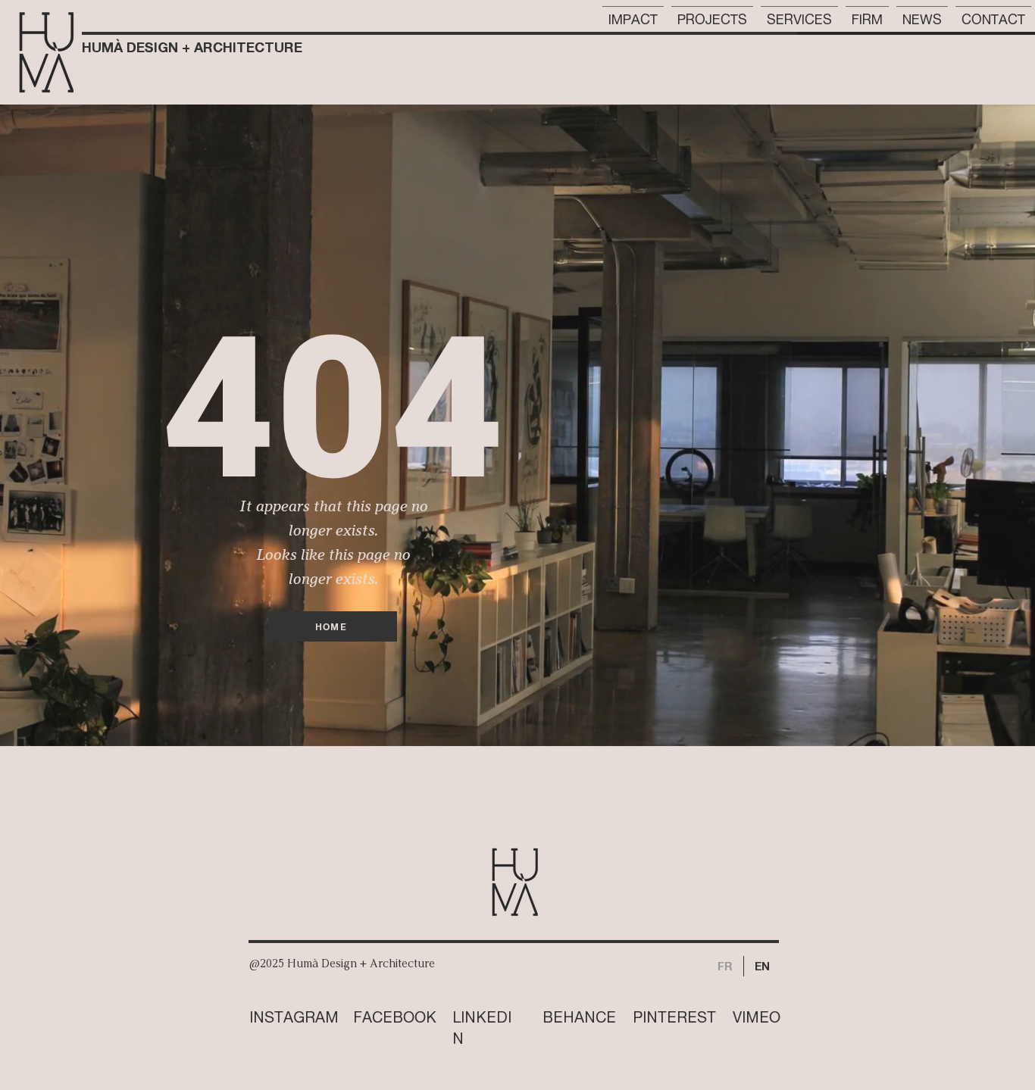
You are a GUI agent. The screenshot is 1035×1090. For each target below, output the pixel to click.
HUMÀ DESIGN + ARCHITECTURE (192, 47)
